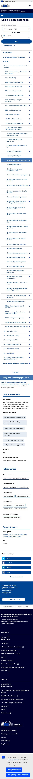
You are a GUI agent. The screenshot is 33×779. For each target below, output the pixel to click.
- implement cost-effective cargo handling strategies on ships (16, 202)
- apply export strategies (14, 156)
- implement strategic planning (16, 257)
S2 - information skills (10, 331)
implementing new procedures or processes (15, 478)
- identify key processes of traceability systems (14, 169)
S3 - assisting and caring (11, 335)
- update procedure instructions (16, 301)
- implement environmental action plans (16, 214)
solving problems (14, 384)
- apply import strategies (14, 164)
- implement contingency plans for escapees (17, 191)
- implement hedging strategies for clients (17, 221)
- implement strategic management (17, 253)
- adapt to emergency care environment (14, 140)
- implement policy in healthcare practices (16, 239)
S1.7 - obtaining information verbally (16, 105)
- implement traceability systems (16, 262)
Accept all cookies (14, 770)
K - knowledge (7, 52)
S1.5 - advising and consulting (14, 95)
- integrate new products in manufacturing (14, 277)
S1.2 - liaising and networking (14, 82)
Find (16, 41)
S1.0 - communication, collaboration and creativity (16, 72)
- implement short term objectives (16, 244)
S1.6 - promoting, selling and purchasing (13, 100)
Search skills (16, 32)
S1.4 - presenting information (14, 91)
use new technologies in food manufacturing (16, 487)
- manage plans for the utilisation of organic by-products (17, 289)
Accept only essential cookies (18, 775)
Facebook (9, 563)
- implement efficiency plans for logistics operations (16, 208)
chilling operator (8, 505)
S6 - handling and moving (11, 348)
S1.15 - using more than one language (16, 326)
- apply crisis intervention (14, 151)
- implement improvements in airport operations (17, 227)
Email (8, 572)
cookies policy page (13, 760)
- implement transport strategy (15, 266)
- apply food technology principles (17, 160)
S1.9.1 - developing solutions (14, 123)
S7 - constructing (9, 353)
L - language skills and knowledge (14, 57)
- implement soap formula (14, 248)
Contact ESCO (5, 637)
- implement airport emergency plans (17, 175)
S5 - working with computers (12, 344)
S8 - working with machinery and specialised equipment (13, 358)
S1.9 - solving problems (12, 114)
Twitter (8, 558)
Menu (2, 15)
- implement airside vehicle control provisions (17, 180)
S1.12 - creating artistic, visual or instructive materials (15, 312)
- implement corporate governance (17, 197)
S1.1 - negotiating (10, 77)
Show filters (8, 45)
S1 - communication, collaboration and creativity (15, 66)
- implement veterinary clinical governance (15, 271)
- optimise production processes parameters (16, 296)
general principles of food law (12, 517)
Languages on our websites (9, 734)
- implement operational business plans (16, 233)
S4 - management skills (11, 340)
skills (2, 382)
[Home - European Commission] (5, 5)
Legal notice (5, 744)
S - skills (5, 61)
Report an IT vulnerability (9, 730)
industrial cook (8, 508)
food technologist (8, 496)
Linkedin (9, 567)
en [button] (30, 5)
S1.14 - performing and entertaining (15, 322)
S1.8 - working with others (13, 110)
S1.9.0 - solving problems (13, 119)
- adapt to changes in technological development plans (17, 134)
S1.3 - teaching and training (13, 86)
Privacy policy (5, 740)
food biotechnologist (20, 508)
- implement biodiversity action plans (17, 185)
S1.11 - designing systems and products (14, 306)
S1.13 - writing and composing (14, 318)
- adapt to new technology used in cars (17, 146)
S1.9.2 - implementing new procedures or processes (14, 128)
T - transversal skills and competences (15, 363)
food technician (20, 505)
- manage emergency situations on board (17, 283)
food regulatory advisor (23, 496)
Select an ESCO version (8, 25)
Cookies (3, 737)
